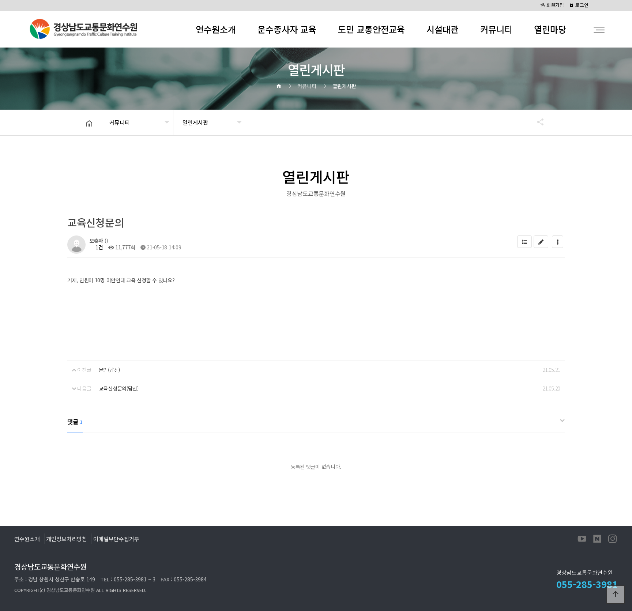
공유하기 (536, 122)
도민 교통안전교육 (371, 29)
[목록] (524, 241)
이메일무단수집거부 (116, 539)
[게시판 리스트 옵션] (557, 241)
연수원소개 (216, 29)
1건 (98, 247)
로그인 (581, 4)
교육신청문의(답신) (119, 388)
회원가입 (554, 4)
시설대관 (442, 29)
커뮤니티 (496, 29)
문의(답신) (109, 369)
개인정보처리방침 (66, 539)
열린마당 (550, 29)
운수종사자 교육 (286, 29)
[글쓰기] (541, 241)
